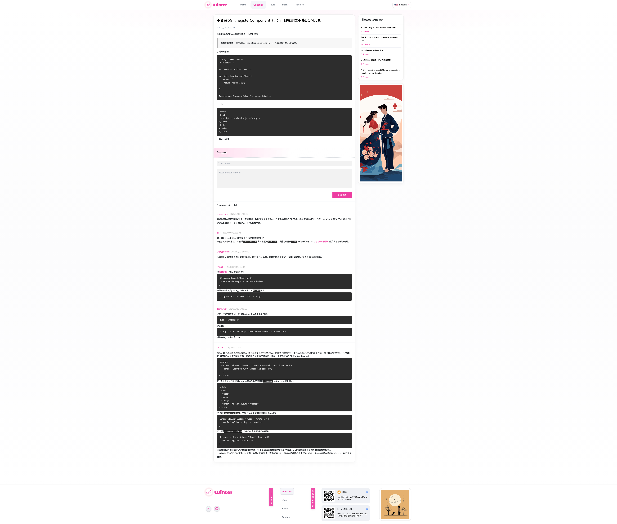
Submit (342, 195)
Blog (273, 4)
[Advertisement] (381, 133)
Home (243, 4)
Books (285, 4)
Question (258, 4)
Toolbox (300, 4)
